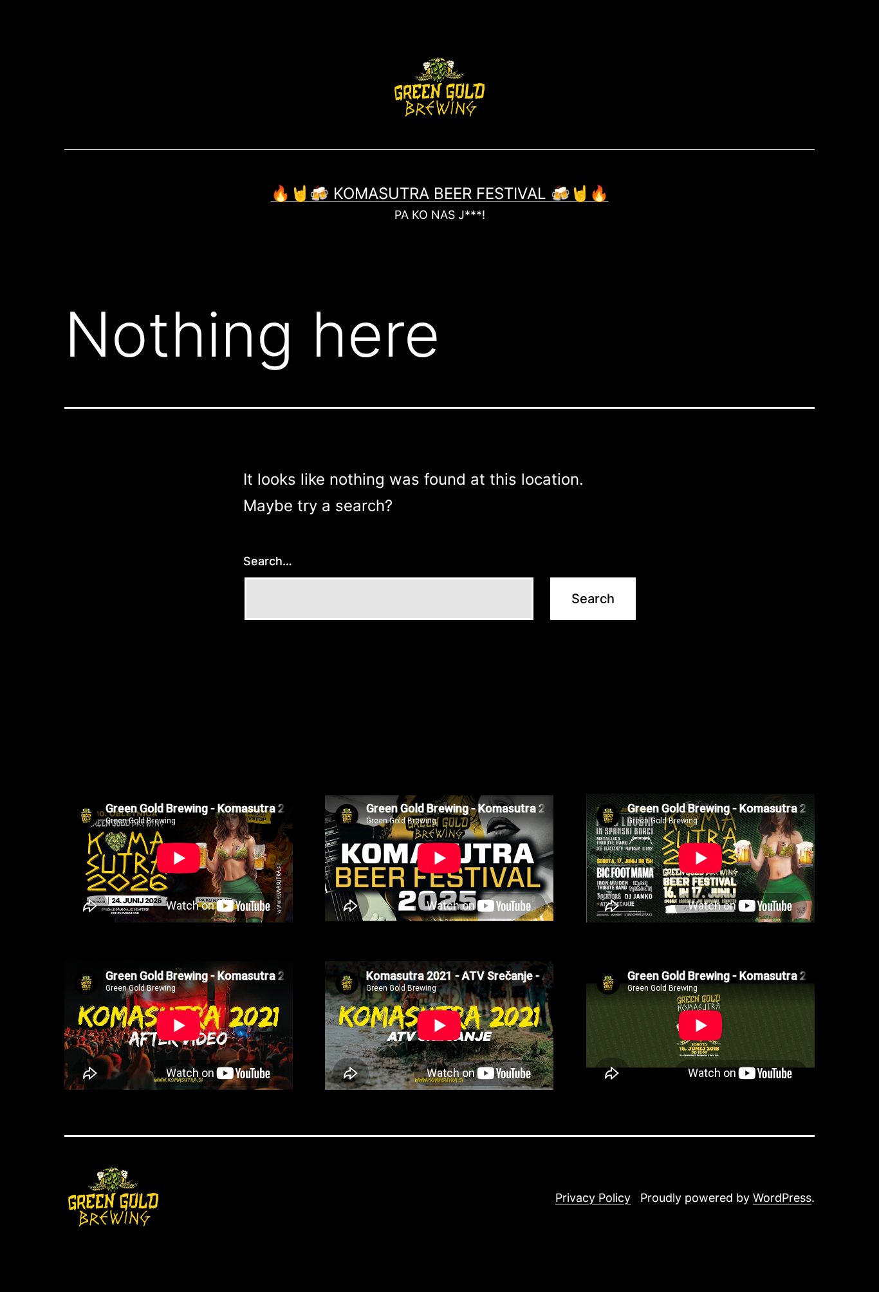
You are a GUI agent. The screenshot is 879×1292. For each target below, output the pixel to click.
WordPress (782, 1197)
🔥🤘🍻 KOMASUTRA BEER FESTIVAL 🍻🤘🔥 (440, 193)
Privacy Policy (593, 1197)
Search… (267, 561)
